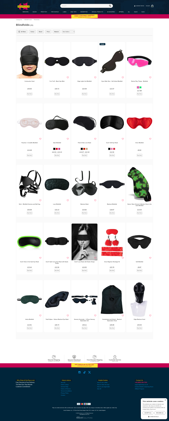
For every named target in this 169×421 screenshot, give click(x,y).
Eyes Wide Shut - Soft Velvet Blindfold (111, 81)
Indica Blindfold (29, 319)
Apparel (121, 11)
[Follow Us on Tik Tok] (84, 372)
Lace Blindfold (57, 204)
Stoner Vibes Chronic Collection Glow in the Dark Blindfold (139, 204)
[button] (138, 87)
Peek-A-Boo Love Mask (84, 143)
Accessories (111, 11)
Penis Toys (44, 11)
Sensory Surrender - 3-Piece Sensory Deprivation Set (84, 319)
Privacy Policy (64, 393)
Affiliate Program (139, 389)
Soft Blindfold (139, 262)
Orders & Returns (66, 389)
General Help (64, 386)
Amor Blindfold (139, 143)
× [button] (165, 400)
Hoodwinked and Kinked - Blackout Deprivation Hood (112, 319)
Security (63, 382)
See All (99, 389)
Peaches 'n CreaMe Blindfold (29, 143)
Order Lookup (65, 384)
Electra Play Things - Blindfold (139, 81)
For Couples (55, 11)
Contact (63, 395)
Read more (153, 409)
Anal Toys (73, 11)
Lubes (64, 11)
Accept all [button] (148, 413)
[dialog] (154, 408)
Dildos (35, 11)
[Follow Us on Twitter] (89, 372)
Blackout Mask (84, 204)
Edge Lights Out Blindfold (84, 81)
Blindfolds (37, 19)
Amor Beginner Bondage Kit (112, 262)
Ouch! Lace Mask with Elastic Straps (84, 262)
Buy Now (29, 93)
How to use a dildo (102, 382)
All (129, 11)
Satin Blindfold (57, 143)
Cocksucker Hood (29, 81)
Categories (19, 19)
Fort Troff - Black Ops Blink (57, 81)
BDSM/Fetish (84, 11)
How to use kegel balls (103, 386)
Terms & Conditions (66, 391)
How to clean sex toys (103, 384)
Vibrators (25, 11)
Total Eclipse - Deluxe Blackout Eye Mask (57, 319)
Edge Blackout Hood (139, 319)
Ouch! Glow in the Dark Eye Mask (29, 262)
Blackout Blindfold (112, 204)
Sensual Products (97, 11)
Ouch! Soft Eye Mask (112, 143)
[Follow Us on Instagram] (79, 372)
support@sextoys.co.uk (141, 384)
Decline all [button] (160, 413)
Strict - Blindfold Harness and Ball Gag (29, 204)
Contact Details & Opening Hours (144, 386)
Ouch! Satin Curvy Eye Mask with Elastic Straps (57, 262)
